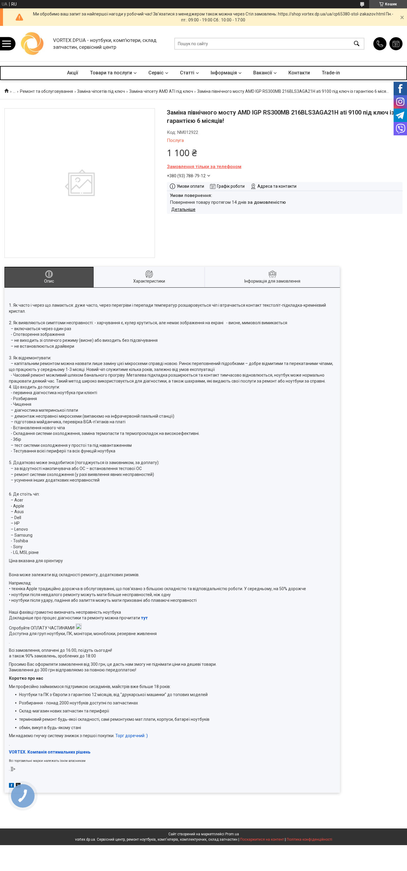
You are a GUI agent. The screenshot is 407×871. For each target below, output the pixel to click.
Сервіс (156, 73)
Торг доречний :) (131, 735)
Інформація (224, 73)
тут (144, 617)
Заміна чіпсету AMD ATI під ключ (161, 91)
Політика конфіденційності (309, 839)
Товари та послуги (111, 73)
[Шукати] (356, 43)
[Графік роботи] (396, 43)
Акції (72, 73)
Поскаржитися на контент (262, 839)
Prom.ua (232, 834)
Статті (187, 73)
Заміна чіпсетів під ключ (101, 91)
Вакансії (262, 73)
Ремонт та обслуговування (46, 91)
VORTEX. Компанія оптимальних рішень (49, 752)
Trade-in (331, 73)
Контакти (299, 73)
